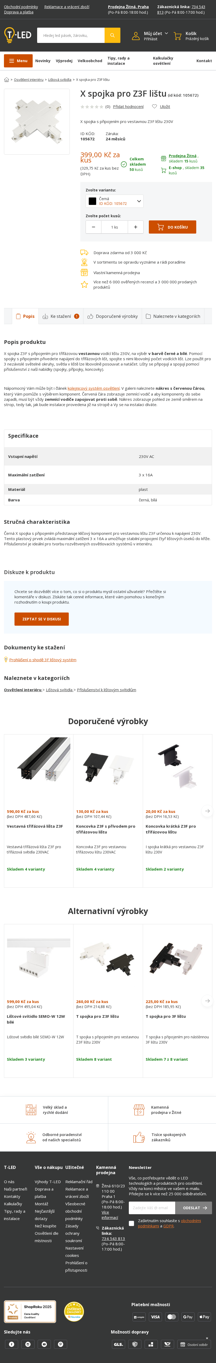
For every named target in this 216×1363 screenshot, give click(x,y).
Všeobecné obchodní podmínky (75, 1211)
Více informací (110, 1214)
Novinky (43, 60)
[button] (138, 36)
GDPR (168, 1225)
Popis (29, 316)
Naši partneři (15, 1189)
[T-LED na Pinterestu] (60, 1347)
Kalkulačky (13, 1203)
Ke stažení (64, 316)
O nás (9, 1181)
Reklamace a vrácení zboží (66, 6)
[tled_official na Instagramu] (28, 1347)
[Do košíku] (172, 227)
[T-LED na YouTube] (45, 1347)
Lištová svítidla (59, 79)
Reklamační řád (78, 1181)
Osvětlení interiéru (28, 79)
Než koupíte (45, 1225)
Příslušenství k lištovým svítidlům (106, 689)
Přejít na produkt (38, 878)
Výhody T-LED (48, 1181)
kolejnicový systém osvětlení (94, 388)
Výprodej (64, 60)
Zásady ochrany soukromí (73, 1233)
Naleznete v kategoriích (176, 316)
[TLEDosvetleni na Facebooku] (12, 1347)
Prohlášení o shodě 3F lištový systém (42, 659)
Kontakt (204, 60)
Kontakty (12, 1196)
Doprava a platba (18, 11)
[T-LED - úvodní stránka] (18, 35)
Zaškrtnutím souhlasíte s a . (169, 1223)
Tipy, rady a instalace (118, 61)
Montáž (41, 1203)
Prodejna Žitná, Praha (128, 6)
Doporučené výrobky (117, 316)
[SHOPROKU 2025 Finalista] (34, 1312)
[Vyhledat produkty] (112, 35)
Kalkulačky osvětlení (163, 61)
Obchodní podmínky (21, 6)
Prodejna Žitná (183, 155)
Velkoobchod (90, 60)
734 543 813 (113, 1238)
